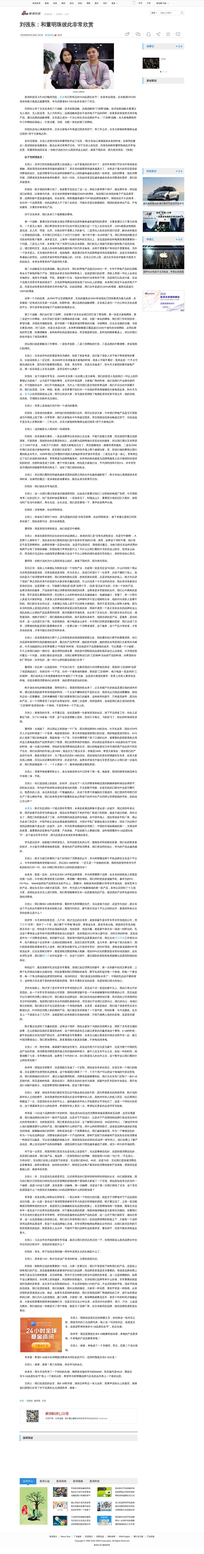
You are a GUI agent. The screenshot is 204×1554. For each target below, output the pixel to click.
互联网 (59, 14)
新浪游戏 (61, 1481)
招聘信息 (100, 1536)
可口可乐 (120, 938)
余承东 (28, 808)
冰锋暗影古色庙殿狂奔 (125, 1510)
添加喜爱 (168, 34)
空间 (148, 34)
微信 (138, 34)
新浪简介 (53, 1536)
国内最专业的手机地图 (125, 1517)
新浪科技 (48, 14)
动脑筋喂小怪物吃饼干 (80, 1495)
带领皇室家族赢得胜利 (80, 1488)
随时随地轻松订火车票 (125, 1524)
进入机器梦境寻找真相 (125, 1502)
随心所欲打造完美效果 (80, 1502)
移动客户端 (161, 3)
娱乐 (72, 3)
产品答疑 (150, 1536)
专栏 (105, 3)
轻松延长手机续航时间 (125, 1488)
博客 (88, 3)
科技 (80, 3)
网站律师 (111, 1536)
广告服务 (78, 1536)
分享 (158, 34)
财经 (63, 3)
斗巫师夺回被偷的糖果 (80, 1517)
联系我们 (89, 1536)
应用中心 (28, 1481)
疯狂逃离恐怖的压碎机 (125, 1506)
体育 (55, 3)
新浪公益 (45, 1481)
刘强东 (30, 1401)
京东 (62, 97)
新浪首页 (36, 3)
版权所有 (106, 1545)
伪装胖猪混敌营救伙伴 (80, 1524)
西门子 (46, 955)
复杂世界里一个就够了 (80, 1510)
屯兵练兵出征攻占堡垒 (80, 1520)
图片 (97, 3)
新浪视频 (78, 1481)
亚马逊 (28, 394)
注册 (149, 3)
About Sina (65, 1536)
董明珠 (37, 1401)
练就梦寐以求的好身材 (125, 1492)
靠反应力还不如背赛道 (80, 1492)
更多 (113, 3)
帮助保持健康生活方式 (125, 1495)
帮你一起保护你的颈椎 (125, 1520)
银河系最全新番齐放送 (80, 1506)
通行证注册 (138, 1536)
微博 (59, 35)
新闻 (47, 3)
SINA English (124, 1536)
